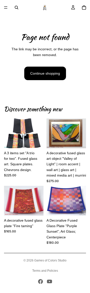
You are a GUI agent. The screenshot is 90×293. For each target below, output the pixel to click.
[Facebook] (41, 281)
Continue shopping (45, 73)
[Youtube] (49, 281)
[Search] (16, 7)
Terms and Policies (45, 270)
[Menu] (6, 7)
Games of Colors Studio (50, 260)
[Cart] (84, 7)
